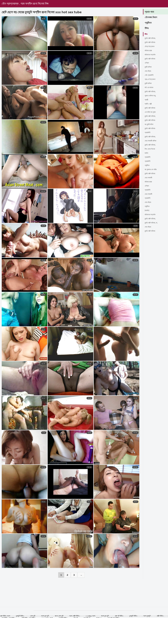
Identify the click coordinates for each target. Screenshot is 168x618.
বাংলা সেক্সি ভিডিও (74, 616)
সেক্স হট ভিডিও (119, 616)
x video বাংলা (91, 616)
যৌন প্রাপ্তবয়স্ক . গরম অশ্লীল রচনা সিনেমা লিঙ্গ (25, 3)
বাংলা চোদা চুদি (59, 616)
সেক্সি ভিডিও (160, 616)
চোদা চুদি (32, 616)
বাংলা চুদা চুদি (45, 616)
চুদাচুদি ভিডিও (20, 616)
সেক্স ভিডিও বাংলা (5, 616)
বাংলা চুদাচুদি (147, 616)
